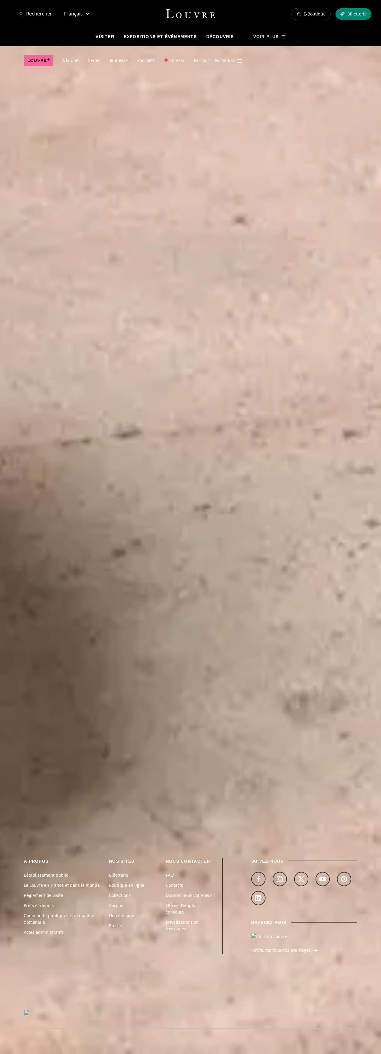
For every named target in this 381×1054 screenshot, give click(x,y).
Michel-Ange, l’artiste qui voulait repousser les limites (83, 747)
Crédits (251, 983)
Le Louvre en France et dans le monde (62, 885)
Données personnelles (129, 983)
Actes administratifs (44, 932)
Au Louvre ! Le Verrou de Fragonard (64, 719)
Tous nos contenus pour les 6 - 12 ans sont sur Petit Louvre (92, 455)
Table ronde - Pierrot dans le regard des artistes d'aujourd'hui (93, 775)
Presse (115, 925)
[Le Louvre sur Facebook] (258, 879)
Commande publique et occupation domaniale (59, 919)
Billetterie (118, 875)
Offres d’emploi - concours (182, 909)
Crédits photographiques (284, 983)
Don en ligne (121, 915)
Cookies (161, 983)
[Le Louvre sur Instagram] (280, 879)
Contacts (174, 885)
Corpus (116, 905)
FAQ (170, 875)
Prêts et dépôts (39, 905)
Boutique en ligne (126, 885)
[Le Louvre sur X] (301, 879)
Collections (120, 895)
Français (73, 13)
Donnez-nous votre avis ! (190, 895)
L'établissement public (46, 875)
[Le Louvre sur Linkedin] (258, 898)
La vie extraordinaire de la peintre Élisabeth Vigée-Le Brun (88, 690)
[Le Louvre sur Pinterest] (344, 879)
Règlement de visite (43, 895)
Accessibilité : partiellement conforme (207, 983)
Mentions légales (90, 983)
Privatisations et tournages (182, 925)
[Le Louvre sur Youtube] (323, 879)
